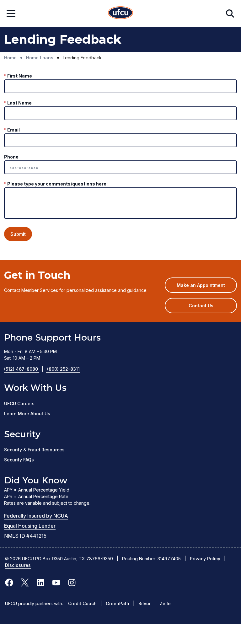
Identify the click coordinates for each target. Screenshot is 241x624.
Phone (11, 156)
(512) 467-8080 (23, 369)
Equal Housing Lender (30, 526)
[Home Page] (120, 13)
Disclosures (18, 565)
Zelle (165, 603)
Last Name (19, 102)
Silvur (145, 603)
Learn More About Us (27, 413)
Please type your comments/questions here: (57, 183)
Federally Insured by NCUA (36, 516)
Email (13, 129)
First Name (19, 75)
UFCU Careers (19, 403)
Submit (18, 234)
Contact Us (201, 305)
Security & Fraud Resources (34, 449)
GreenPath (117, 603)
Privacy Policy (205, 558)
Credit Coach (83, 603)
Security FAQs (19, 459)
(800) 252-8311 (63, 369)
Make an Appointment (207, 287)
